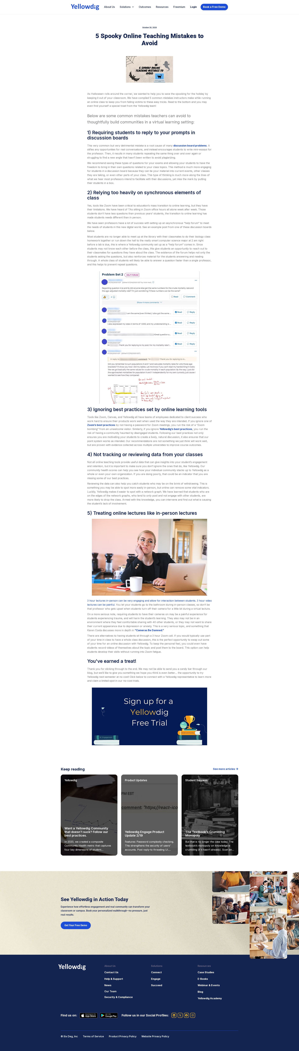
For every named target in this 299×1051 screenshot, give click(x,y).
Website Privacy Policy (155, 1036)
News (107, 985)
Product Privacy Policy (122, 1036)
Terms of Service (93, 1036)
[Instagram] (192, 1015)
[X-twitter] (180, 1015)
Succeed (156, 985)
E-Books (203, 978)
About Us (109, 6)
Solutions (125, 6)
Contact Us (111, 972)
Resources (162, 6)
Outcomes (145, 6)
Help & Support (113, 978)
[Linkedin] (173, 1015)
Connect (156, 972)
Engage (155, 978)
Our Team (110, 991)
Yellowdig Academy (210, 998)
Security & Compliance (118, 997)
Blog (200, 991)
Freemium (179, 6)
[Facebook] (186, 1015)
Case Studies (206, 972)
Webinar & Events (209, 985)
